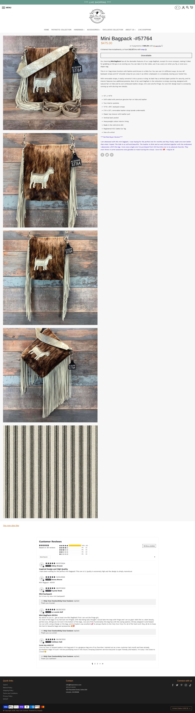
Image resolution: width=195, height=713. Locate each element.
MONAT (5, 699)
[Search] (187, 7)
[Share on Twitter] (107, 155)
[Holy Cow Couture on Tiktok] (190, 686)
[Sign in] (183, 7)
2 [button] (94, 664)
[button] (146, 46)
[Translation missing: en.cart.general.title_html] (191, 7)
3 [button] (97, 664)
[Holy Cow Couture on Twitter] (177, 686)
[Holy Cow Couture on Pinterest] (181, 686)
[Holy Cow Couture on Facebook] (172, 686)
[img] (51, 563)
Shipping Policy (8, 690)
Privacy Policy (7, 696)
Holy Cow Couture (22, 710)
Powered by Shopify (35, 710)
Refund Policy (7, 687)
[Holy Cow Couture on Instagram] (186, 686)
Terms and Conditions (10, 693)
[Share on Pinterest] (112, 155)
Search (5, 685)
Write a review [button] (149, 546)
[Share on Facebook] (102, 155)
